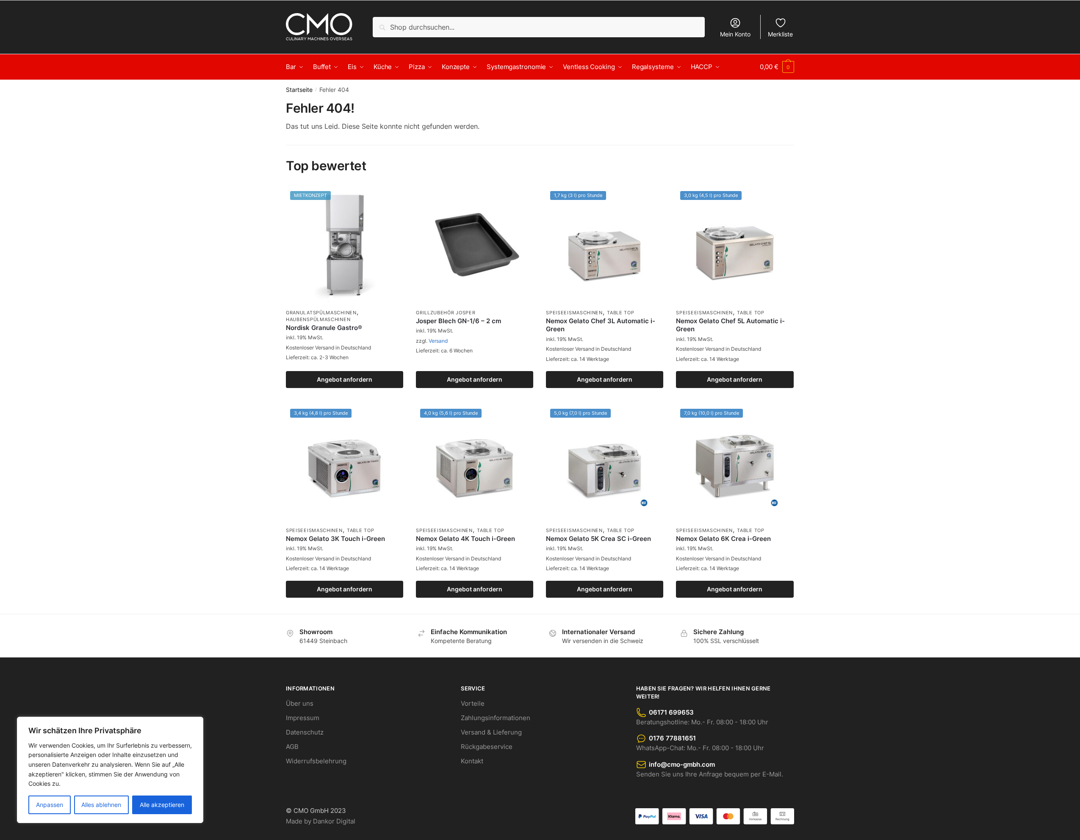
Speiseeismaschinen (574, 313)
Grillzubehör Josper (445, 313)
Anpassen (49, 804)
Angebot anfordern (344, 379)
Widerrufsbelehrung (316, 761)
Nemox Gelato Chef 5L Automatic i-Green (730, 325)
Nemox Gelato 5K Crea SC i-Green (598, 539)
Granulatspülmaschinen (321, 313)
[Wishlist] (390, 199)
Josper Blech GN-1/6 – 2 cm (458, 321)
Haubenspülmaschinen (318, 319)
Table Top (620, 313)
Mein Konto (735, 34)
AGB (292, 747)
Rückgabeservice (486, 747)
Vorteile (473, 703)
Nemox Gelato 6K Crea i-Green (723, 539)
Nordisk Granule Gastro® (324, 328)
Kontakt (472, 761)
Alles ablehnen (101, 804)
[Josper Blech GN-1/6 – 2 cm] (474, 245)
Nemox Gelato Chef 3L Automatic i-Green (600, 325)
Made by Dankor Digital (320, 821)
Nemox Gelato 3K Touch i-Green (335, 539)
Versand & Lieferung (491, 732)
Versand (438, 341)
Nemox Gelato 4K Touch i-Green (465, 539)
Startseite (299, 89)
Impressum (302, 718)
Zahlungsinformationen (495, 718)
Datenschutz (305, 732)
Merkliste (780, 34)
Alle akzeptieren (162, 804)
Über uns (299, 703)
